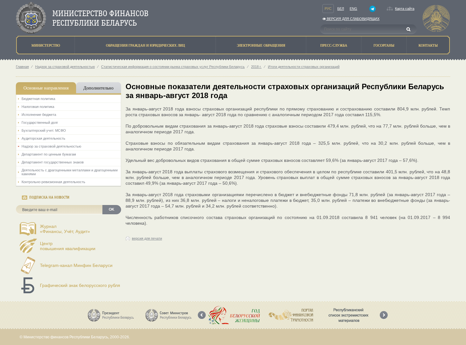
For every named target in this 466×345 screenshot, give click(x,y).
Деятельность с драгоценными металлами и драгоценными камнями (70, 172)
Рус (328, 8)
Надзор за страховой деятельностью (65, 67)
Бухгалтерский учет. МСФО (44, 130)
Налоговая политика (38, 107)
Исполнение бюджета (39, 114)
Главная (22, 67)
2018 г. (256, 67)
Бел (340, 8)
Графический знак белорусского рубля (80, 285)
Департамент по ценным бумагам (49, 154)
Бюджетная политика (38, 99)
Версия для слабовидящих (352, 19)
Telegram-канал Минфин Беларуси (76, 265)
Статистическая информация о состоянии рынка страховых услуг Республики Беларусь (173, 67)
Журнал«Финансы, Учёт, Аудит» (65, 229)
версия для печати (147, 238)
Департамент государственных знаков (53, 162)
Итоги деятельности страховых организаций (304, 67)
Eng (353, 8)
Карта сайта (404, 8)
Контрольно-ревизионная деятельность (53, 182)
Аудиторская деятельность (43, 138)
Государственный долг (40, 122)
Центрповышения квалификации (67, 246)
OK (111, 209)
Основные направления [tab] (45, 88)
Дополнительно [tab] (98, 88)
